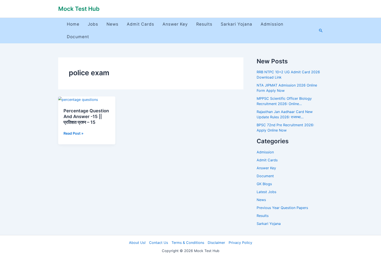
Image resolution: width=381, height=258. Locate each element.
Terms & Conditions (188, 242)
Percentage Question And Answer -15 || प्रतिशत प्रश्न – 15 (86, 116)
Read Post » (74, 133)
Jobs (93, 24)
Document (78, 36)
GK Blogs (264, 184)
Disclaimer (216, 242)
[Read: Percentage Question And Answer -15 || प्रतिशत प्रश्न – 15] (78, 99)
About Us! (137, 242)
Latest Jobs (266, 192)
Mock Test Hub (78, 8)
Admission (272, 24)
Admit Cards (140, 24)
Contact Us (158, 242)
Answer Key (175, 24)
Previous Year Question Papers (282, 207)
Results (204, 24)
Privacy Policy (240, 242)
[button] (321, 30)
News (112, 24)
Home (73, 24)
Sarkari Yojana (236, 24)
